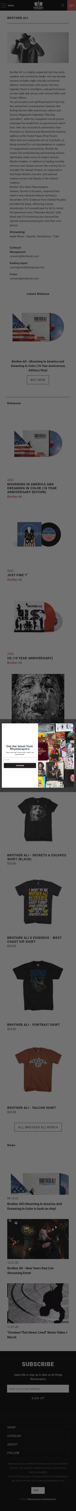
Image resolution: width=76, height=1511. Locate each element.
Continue (20, 765)
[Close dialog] (71, 725)
